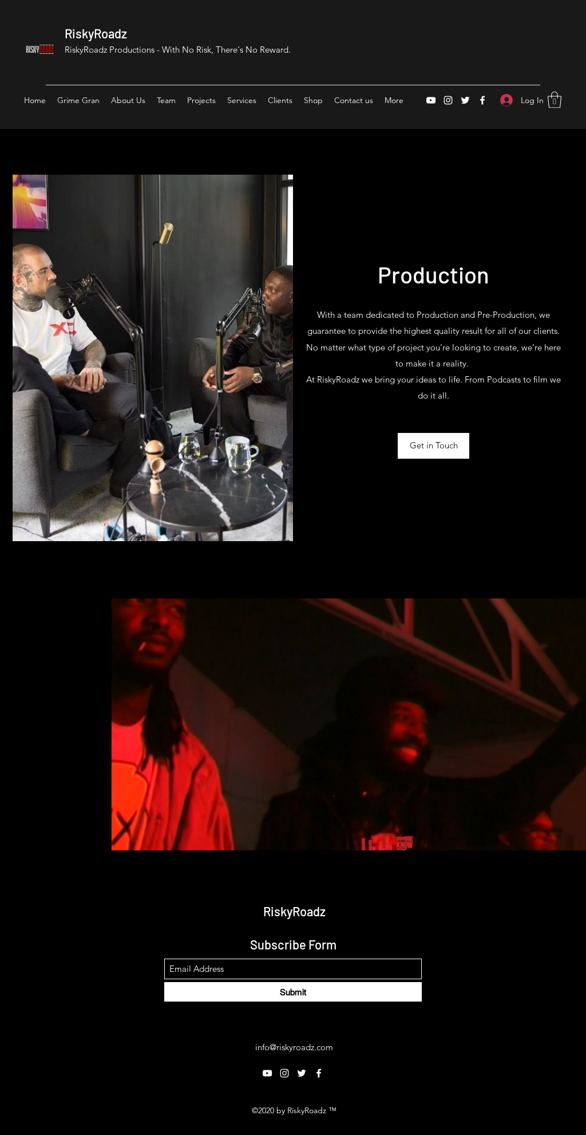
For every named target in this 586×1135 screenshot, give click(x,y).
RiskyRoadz (96, 33)
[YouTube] (431, 100)
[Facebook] (482, 100)
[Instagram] (448, 100)
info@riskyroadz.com (294, 1047)
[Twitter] (465, 100)
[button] (554, 100)
